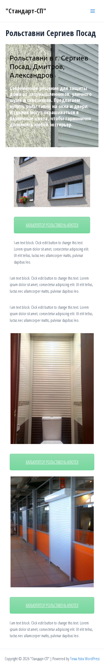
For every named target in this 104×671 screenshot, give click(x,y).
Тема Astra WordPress (85, 658)
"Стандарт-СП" (26, 10)
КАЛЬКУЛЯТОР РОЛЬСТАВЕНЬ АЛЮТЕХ (52, 225)
